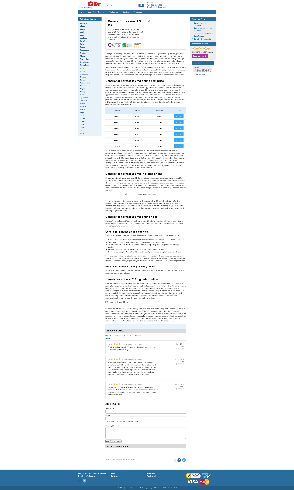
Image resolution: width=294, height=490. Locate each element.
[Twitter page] (84, 481)
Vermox (82, 110)
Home (82, 12)
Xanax (82, 116)
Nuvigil (82, 80)
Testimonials (114, 12)
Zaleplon (83, 122)
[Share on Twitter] (184, 460)
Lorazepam (84, 74)
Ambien (83, 32)
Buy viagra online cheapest (200, 24)
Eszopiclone (84, 62)
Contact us (137, 12)
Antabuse (83, 38)
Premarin (83, 86)
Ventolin (83, 107)
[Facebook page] (80, 481)
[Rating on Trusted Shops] (201, 48)
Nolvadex (83, 77)
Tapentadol (84, 98)
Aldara (82, 29)
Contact (150, 3)
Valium (82, 104)
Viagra (82, 113)
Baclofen (83, 41)
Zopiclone (84, 125)
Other (82, 134)
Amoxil (82, 35)
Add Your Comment (113, 441)
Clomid (82, 47)
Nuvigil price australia (202, 39)
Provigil (83, 92)
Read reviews (198, 56)
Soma (82, 95)
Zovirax (82, 128)
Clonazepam (84, 50)
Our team (126, 12)
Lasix (82, 68)
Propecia (83, 89)
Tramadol (83, 101)
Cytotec (83, 53)
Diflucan (83, 56)
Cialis (82, 44)
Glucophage (84, 65)
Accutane (83, 23)
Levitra (82, 71)
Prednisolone (85, 83)
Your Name (110, 408)
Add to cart (179, 116)
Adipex (82, 26)
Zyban (82, 131)
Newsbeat (201, 74)
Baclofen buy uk (200, 36)
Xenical (82, 119)
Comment (109, 426)
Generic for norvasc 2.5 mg (126, 459)
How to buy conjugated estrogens (203, 29)
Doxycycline (84, 59)
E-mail (108, 415)
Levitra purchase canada (203, 33)
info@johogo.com (159, 7)
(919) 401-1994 (86, 473)
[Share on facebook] (179, 460)
